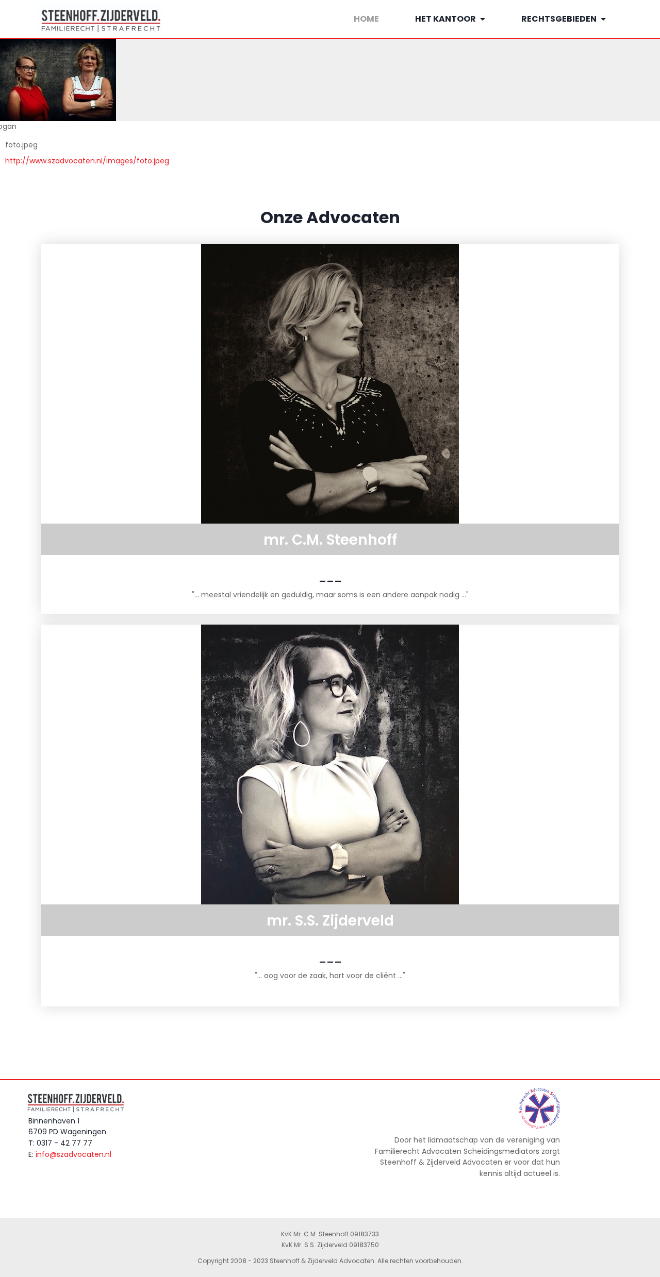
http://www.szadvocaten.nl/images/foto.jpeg (87, 161)
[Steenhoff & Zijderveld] (78, 19)
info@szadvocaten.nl (73, 1154)
